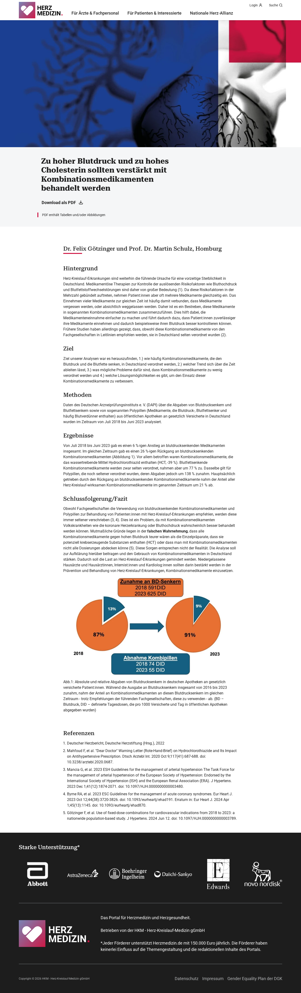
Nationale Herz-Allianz (211, 13)
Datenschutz (186, 978)
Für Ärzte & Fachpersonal (95, 13)
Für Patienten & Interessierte (154, 13)
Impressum (213, 978)
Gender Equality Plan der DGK (254, 978)
